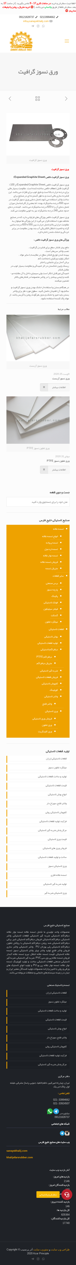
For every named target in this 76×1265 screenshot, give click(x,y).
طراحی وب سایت (60, 1249)
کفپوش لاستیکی (50, 683)
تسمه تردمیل (51, 549)
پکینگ (54, 596)
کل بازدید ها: (63, 1210)
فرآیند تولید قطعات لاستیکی (53, 822)
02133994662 (47, 17)
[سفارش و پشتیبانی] (66, 1196)
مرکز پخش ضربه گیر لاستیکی (52, 830)
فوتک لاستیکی (51, 602)
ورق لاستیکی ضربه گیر (55, 893)
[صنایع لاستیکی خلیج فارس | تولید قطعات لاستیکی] (38, 41)
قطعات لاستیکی (56, 629)
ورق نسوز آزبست (61, 378)
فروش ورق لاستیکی (42, 718)
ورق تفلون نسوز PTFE (58, 460)
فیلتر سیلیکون (50, 608)
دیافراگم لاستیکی (49, 649)
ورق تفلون (47, 725)
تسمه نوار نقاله (50, 555)
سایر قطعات (58, 575)
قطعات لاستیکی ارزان (56, 759)
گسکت (54, 615)
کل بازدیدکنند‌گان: (60, 1218)
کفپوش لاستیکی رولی (56, 813)
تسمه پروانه (52, 542)
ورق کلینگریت (45, 731)
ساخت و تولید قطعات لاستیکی (52, 857)
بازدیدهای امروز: (61, 1177)
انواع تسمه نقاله (50, 536)
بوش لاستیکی (51, 636)
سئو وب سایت (41, 1249)
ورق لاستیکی (51, 711)
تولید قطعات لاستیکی (47, 643)
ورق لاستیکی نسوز (57, 866)
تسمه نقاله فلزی (59, 875)
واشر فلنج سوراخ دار (57, 804)
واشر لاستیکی (51, 696)
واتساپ (48, 7)
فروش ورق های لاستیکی (55, 848)
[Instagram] (38, 26)
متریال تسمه (51, 568)
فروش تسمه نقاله (49, 562)
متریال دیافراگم (44, 663)
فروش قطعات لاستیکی (47, 677)
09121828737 (26, 17)
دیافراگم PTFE (44, 656)
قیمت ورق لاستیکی (57, 839)
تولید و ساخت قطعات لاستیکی (52, 777)
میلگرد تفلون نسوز (57, 768)
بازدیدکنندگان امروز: (59, 1185)
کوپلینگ (54, 689)
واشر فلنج (47, 703)
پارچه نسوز (52, 589)
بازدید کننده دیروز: (60, 1202)
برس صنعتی (52, 583)
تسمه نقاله (58, 528)
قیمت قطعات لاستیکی (56, 786)
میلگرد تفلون (51, 621)
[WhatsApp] (43, 26)
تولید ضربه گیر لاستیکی (55, 884)
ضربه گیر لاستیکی (49, 670)
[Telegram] (33, 26)
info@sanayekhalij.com (36, 21)
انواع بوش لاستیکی (57, 795)
